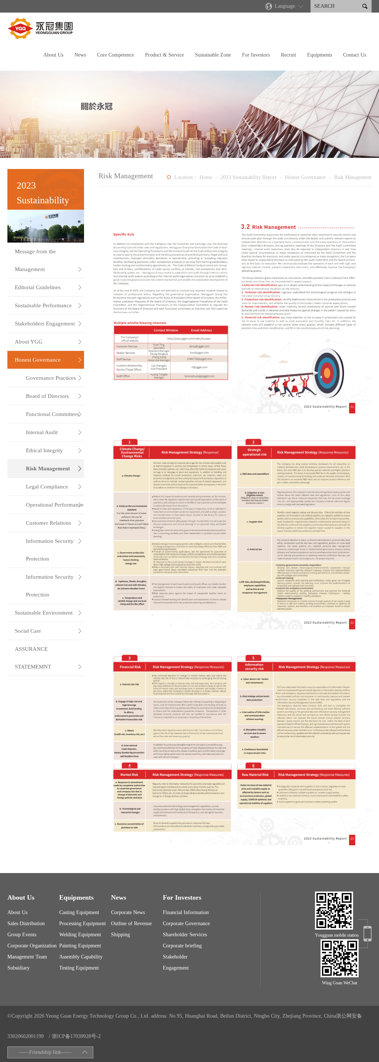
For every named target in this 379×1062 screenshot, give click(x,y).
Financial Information (186, 912)
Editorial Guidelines (48, 287)
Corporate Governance (186, 923)
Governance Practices (54, 378)
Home (205, 177)
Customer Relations (54, 523)
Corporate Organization (32, 945)
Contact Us (354, 55)
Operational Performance (55, 505)
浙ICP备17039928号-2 (76, 1036)
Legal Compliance (54, 487)
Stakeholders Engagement (48, 324)
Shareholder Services (185, 934)
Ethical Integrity (54, 450)
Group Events (21, 934)
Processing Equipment (82, 923)
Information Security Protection (54, 550)
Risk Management (54, 468)
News (80, 55)
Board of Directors (54, 396)
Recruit (288, 55)
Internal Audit (54, 432)
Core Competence (115, 55)
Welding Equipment (80, 934)
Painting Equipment (80, 945)
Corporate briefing (182, 945)
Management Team (27, 957)
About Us (53, 55)
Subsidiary (18, 968)
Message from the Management (48, 260)
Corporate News (128, 912)
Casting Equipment (79, 912)
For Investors (256, 55)
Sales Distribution (26, 923)
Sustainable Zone (213, 55)
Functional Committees (54, 414)
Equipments (319, 55)
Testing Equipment (79, 968)
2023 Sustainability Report (248, 177)
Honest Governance (48, 360)
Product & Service (164, 55)
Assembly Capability (81, 957)
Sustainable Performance (48, 305)
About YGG (48, 342)
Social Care (48, 631)
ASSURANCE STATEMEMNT (48, 658)
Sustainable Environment (48, 613)
